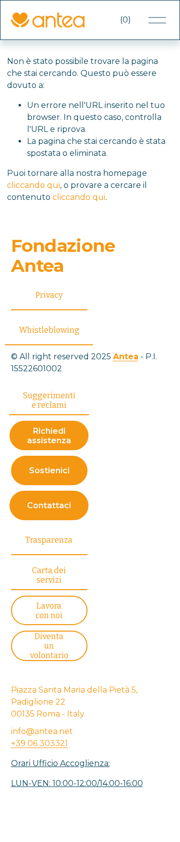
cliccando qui (33, 185)
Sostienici (49, 470)
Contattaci (49, 505)
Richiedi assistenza (49, 435)
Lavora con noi (49, 610)
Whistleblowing (49, 330)
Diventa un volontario (49, 646)
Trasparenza (49, 540)
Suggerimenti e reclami (49, 400)
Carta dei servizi (49, 575)
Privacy (49, 295)
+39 (39, 743)
